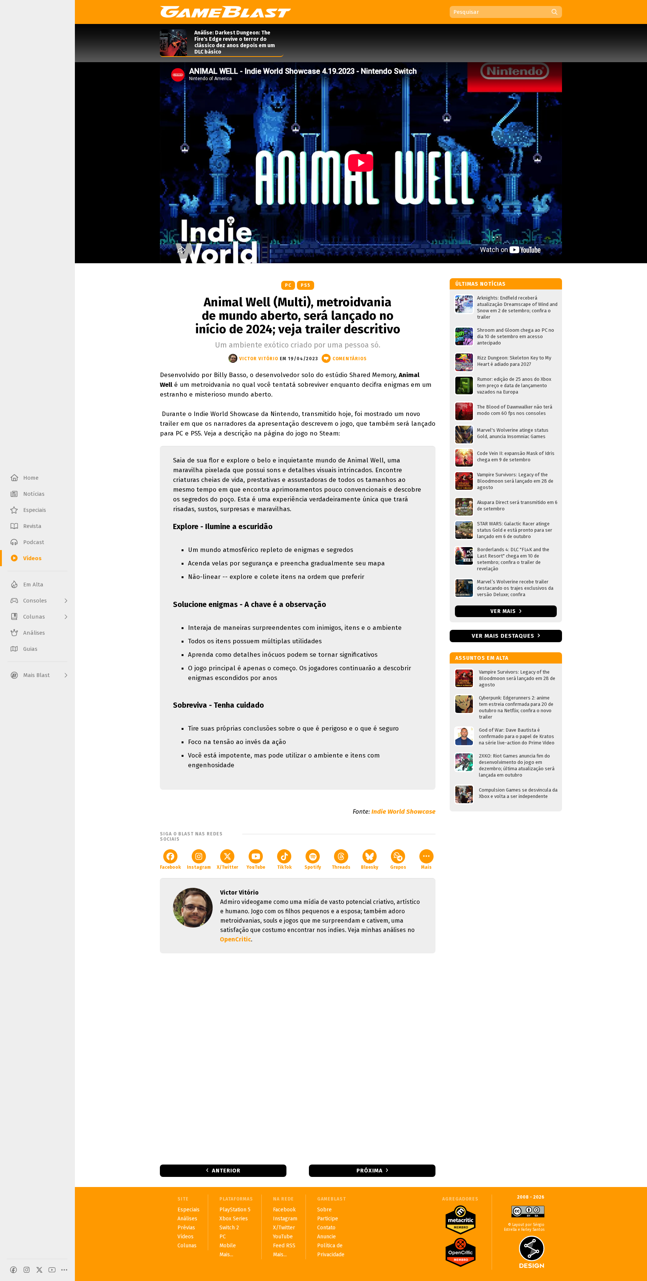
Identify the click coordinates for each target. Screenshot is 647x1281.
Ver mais (503, 611)
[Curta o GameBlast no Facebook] (13, 1269)
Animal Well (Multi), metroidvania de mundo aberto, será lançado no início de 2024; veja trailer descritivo (297, 315)
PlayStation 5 (234, 1209)
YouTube (255, 867)
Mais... (226, 1254)
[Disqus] (297, 1058)
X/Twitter (227, 867)
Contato (326, 1227)
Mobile (227, 1245)
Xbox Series (233, 1218)
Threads (341, 867)
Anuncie (326, 1236)
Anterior (226, 1170)
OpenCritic (235, 939)
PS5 (305, 285)
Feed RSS (284, 1245)
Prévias (186, 1227)
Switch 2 (229, 1227)
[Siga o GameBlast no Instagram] (26, 1269)
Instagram (199, 867)
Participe (327, 1218)
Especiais (188, 1209)
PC (288, 285)
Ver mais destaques (503, 635)
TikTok (284, 867)
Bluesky (369, 867)
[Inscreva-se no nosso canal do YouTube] (52, 1269)
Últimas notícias (480, 284)
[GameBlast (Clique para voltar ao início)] (225, 11)
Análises (187, 1218)
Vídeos (185, 1236)
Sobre (324, 1209)
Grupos (398, 867)
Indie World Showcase (403, 812)
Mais (426, 867)
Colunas (187, 1245)
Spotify (312, 867)
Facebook (170, 867)
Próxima (369, 1170)
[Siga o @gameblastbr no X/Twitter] (39, 1269)
